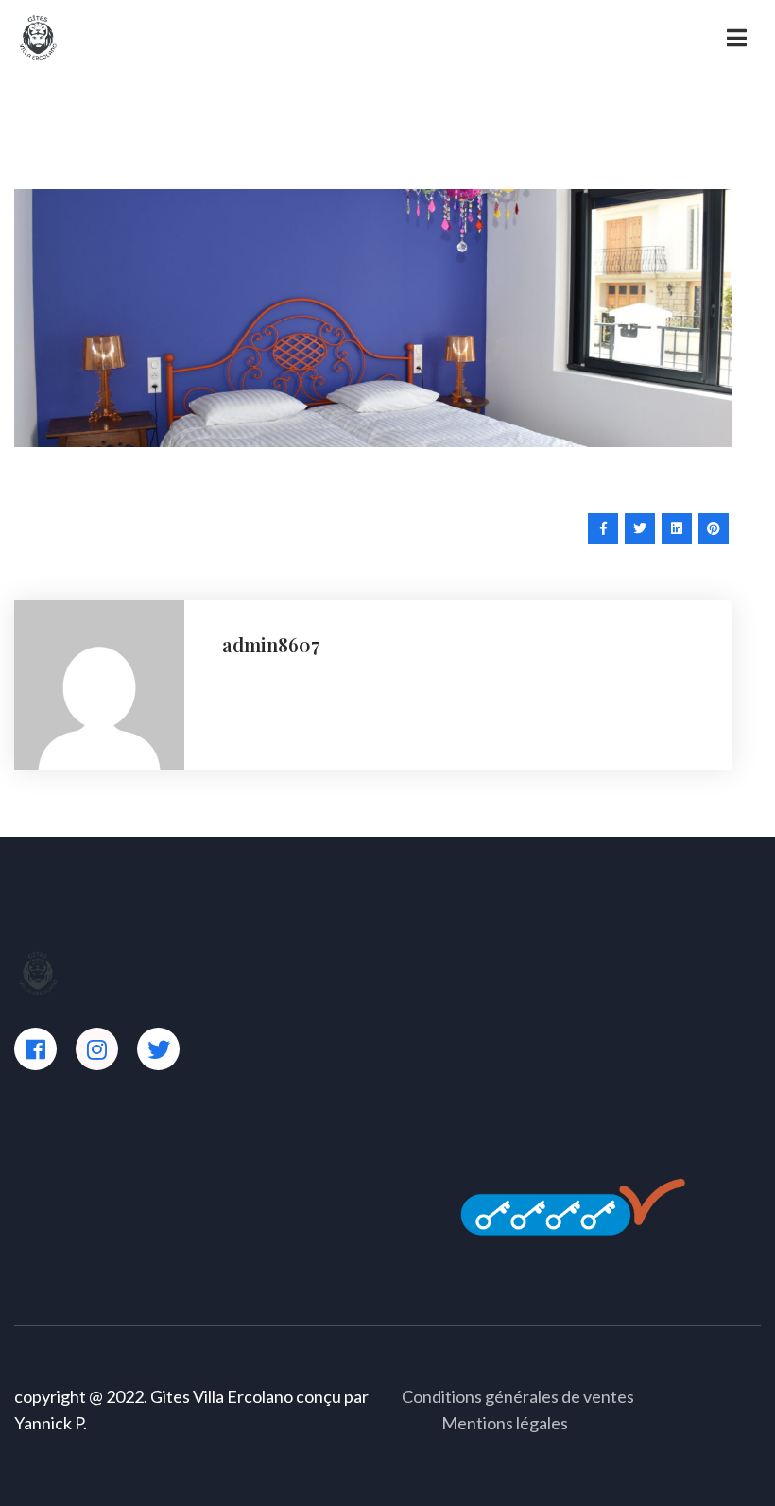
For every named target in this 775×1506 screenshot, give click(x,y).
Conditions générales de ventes (518, 1396)
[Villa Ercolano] (37, 36)
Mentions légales (504, 1422)
